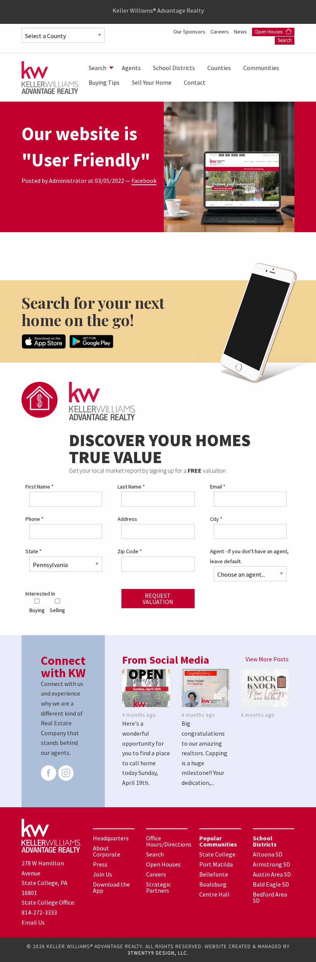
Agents (131, 68)
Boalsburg (213, 884)
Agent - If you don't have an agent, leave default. (249, 556)
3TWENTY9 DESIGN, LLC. (158, 953)
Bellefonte (213, 874)
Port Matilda (216, 864)
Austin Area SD (272, 874)
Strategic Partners (158, 887)
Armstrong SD (271, 864)
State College (217, 854)
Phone (34, 518)
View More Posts (267, 659)
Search (285, 40)
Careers (220, 31)
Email (217, 486)
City (216, 518)
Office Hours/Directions (169, 841)
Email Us (33, 922)
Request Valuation (158, 599)
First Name (39, 486)
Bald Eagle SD (271, 884)
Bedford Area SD (270, 897)
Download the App (111, 887)
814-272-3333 (39, 912)
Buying (37, 610)
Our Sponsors (190, 31)
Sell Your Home (151, 82)
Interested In (40, 593)
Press (100, 864)
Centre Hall (214, 894)
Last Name (131, 486)
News (241, 31)
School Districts (174, 68)
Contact (194, 82)
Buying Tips (104, 82)
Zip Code (130, 551)
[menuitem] (99, 67)
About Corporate (106, 851)
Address (127, 518)
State (33, 551)
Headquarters (111, 838)
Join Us (102, 874)
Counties (219, 68)
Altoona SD (267, 854)
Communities (261, 68)
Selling (57, 610)
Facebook (143, 180)
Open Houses (269, 31)
